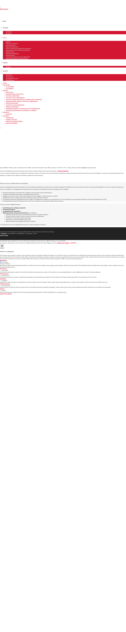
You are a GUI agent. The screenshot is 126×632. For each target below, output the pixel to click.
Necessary (5, 262)
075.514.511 (4, 9)
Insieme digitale (63, 171)
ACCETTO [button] (73, 243)
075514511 (4, 233)
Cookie (6, 235)
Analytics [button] (3, 279)
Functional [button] (3, 269)
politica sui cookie (63, 243)
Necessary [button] (3, 260)
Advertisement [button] (5, 284)
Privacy (2, 235)
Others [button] (2, 289)
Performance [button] (4, 274)
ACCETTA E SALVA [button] (6, 294)
